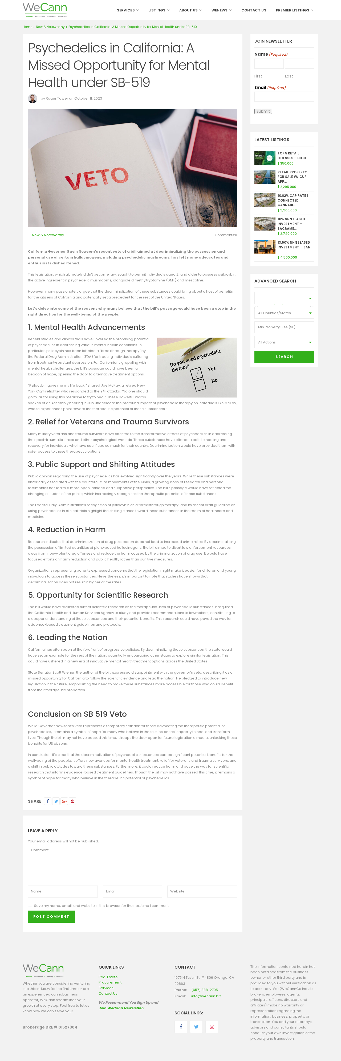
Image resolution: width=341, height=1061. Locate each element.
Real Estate (108, 977)
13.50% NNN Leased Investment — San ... (294, 247)
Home (27, 26)
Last (289, 75)
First (258, 75)
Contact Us (253, 10)
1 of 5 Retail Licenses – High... (293, 155)
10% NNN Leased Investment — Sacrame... (291, 224)
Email (270, 87)
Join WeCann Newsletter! (121, 1008)
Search (284, 356)
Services (126, 10)
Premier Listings (293, 10)
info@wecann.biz (206, 996)
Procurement (110, 982)
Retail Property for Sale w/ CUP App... (292, 177)
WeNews (220, 10)
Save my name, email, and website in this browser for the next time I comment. (101, 905)
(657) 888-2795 (204, 989)
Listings (156, 10)
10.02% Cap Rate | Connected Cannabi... (293, 200)
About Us (188, 10)
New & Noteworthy (50, 26)
